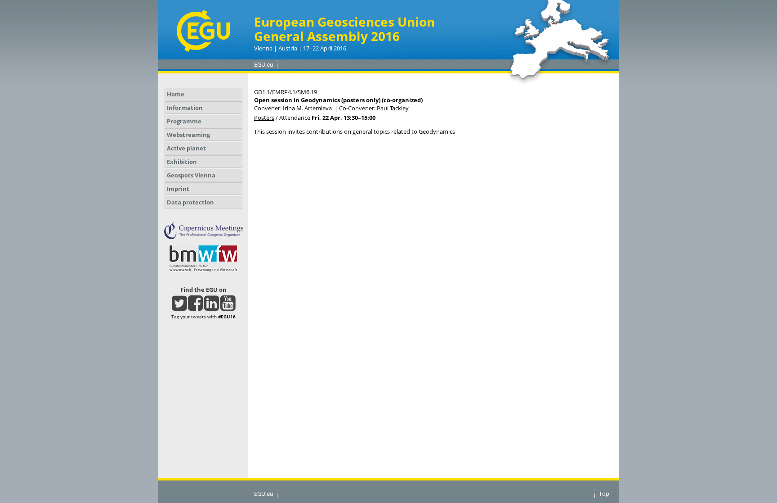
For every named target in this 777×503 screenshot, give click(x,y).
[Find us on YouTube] (227, 307)
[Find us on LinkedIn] (211, 307)
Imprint (178, 189)
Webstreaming (188, 135)
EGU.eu (263, 64)
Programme (184, 121)
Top (604, 493)
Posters (264, 117)
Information (185, 108)
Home (175, 94)
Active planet (186, 148)
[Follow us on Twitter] (179, 307)
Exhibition (182, 162)
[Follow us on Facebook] (195, 307)
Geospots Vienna (191, 175)
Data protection (190, 202)
